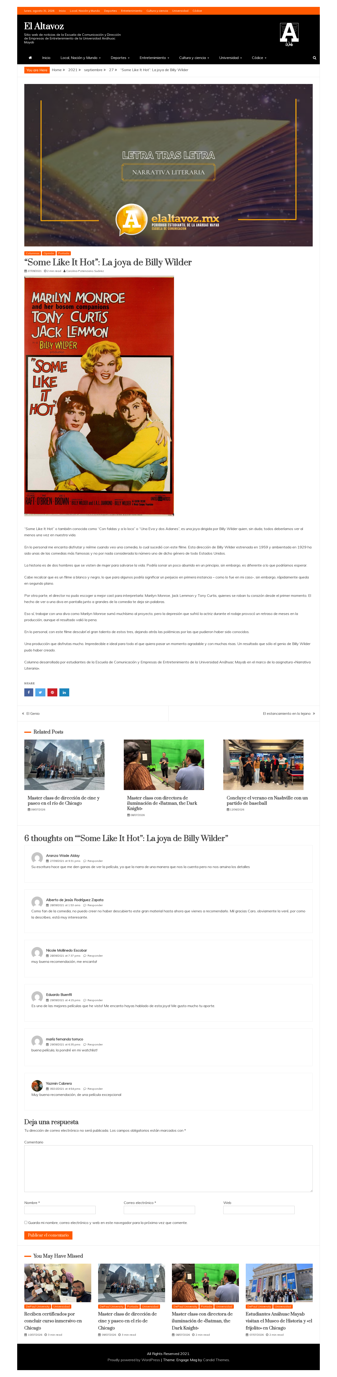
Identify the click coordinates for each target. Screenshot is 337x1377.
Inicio (62, 10)
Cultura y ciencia (157, 10)
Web (227, 1202)
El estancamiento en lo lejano (287, 713)
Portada (63, 253)
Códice (197, 10)
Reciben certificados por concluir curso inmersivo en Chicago (53, 1321)
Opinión (49, 253)
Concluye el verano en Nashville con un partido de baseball (267, 800)
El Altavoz (44, 26)
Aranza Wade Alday (63, 855)
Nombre (32, 1202)
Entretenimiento (131, 10)
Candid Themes (216, 1359)
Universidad (180, 10)
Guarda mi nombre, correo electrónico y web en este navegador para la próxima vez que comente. (108, 1222)
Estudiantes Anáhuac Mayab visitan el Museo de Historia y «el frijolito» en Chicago (279, 1321)
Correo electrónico (140, 1202)
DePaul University (38, 1306)
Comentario (33, 1142)
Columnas (32, 253)
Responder (95, 861)
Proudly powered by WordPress (134, 1359)
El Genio (33, 713)
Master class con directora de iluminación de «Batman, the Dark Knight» (162, 803)
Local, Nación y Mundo (85, 10)
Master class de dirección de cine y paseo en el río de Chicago (63, 800)
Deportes (110, 10)
